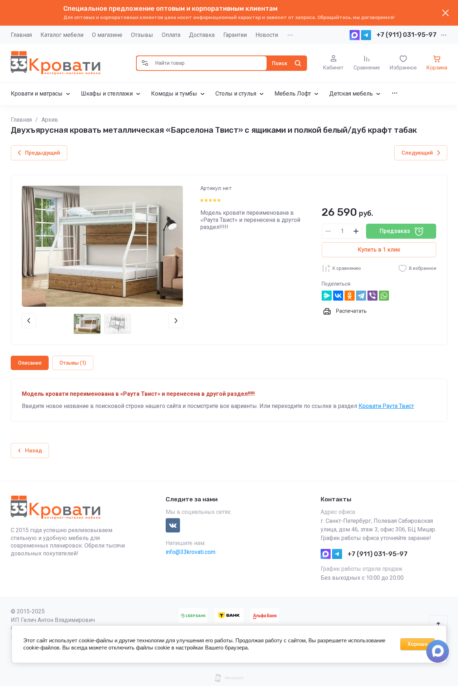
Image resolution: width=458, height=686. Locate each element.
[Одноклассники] (350, 296)
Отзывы (142, 34)
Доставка (202, 34)
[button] (145, 63)
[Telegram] (361, 296)
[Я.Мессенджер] (327, 296)
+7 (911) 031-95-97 (406, 35)
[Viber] (372, 296)
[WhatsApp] (384, 296)
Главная (21, 34)
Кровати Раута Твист (386, 406)
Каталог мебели (61, 34)
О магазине (107, 34)
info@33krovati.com (190, 552)
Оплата (171, 34)
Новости (266, 34)
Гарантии (235, 34)
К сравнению (346, 268)
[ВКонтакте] (338, 296)
